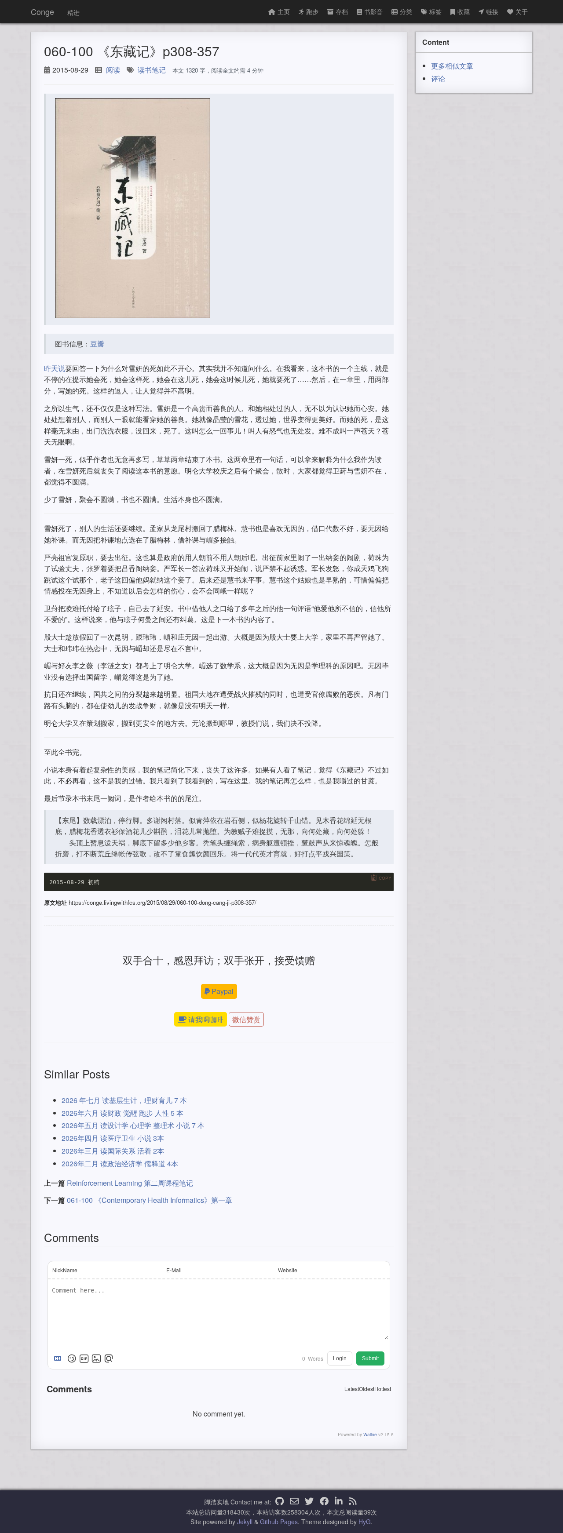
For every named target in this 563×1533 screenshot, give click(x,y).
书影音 (373, 11)
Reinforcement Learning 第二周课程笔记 (130, 1183)
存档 (342, 11)
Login (340, 1358)
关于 (521, 11)
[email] (294, 1501)
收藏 (463, 11)
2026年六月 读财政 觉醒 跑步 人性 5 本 (122, 1113)
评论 (438, 78)
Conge (42, 11)
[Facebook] (324, 1501)
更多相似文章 (452, 66)
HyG (364, 1521)
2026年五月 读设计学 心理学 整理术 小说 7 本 (133, 1125)
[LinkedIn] (339, 1501)
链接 (492, 11)
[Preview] (108, 1358)
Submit (370, 1358)
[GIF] (84, 1358)
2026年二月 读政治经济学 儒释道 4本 (120, 1163)
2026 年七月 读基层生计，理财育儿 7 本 (124, 1100)
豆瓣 (97, 344)
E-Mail (174, 1270)
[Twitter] (309, 1501)
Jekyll (244, 1521)
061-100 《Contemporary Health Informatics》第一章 (149, 1200)
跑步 (312, 11)
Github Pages (279, 1521)
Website (287, 1270)
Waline (370, 1434)
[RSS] (353, 1501)
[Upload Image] (96, 1358)
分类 (406, 11)
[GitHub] (279, 1501)
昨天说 (54, 368)
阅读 (113, 70)
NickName (64, 1270)
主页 (284, 11)
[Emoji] (71, 1358)
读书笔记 (152, 70)
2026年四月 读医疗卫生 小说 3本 (113, 1138)
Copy (385, 878)
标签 (435, 11)
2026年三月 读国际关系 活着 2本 (113, 1151)
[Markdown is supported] (59, 1358)
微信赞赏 (246, 1019)
